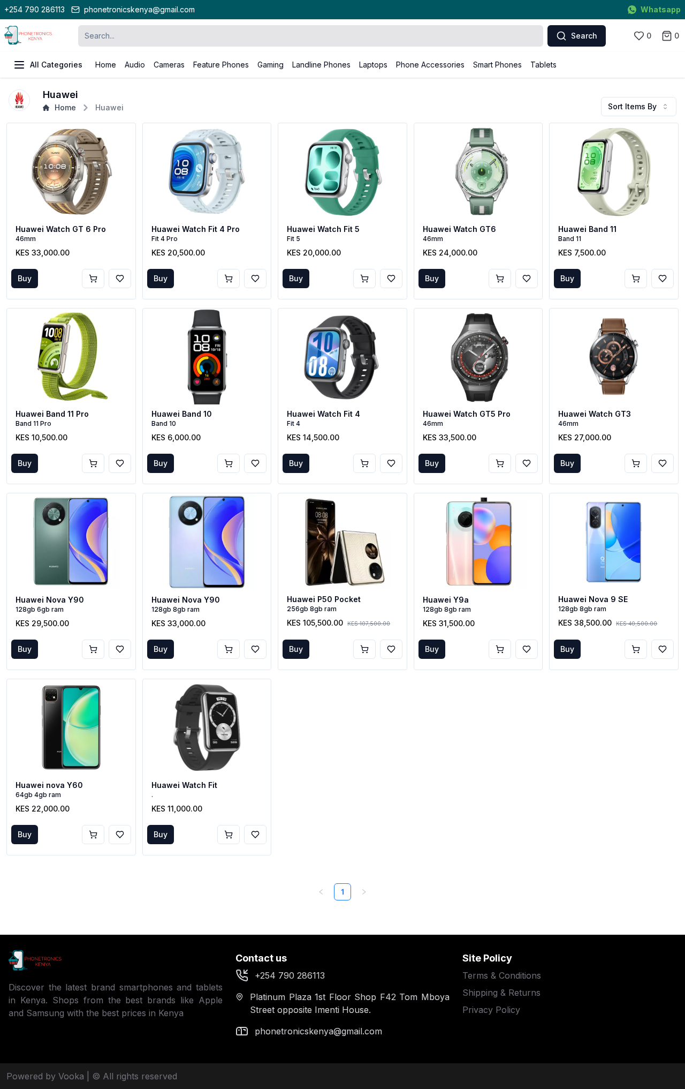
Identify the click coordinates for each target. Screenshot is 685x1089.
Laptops (373, 64)
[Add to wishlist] (120, 278)
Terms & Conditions (501, 975)
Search (584, 35)
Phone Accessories (430, 64)
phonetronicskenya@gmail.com (139, 9)
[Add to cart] (93, 278)
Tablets (543, 64)
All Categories (56, 64)
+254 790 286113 (34, 9)
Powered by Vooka (45, 1076)
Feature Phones (221, 64)
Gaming (270, 64)
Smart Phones (497, 64)
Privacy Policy (491, 1009)
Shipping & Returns (501, 992)
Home (105, 64)
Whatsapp (661, 9)
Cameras (169, 64)
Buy (25, 278)
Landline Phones (321, 64)
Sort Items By (632, 106)
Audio (135, 64)
